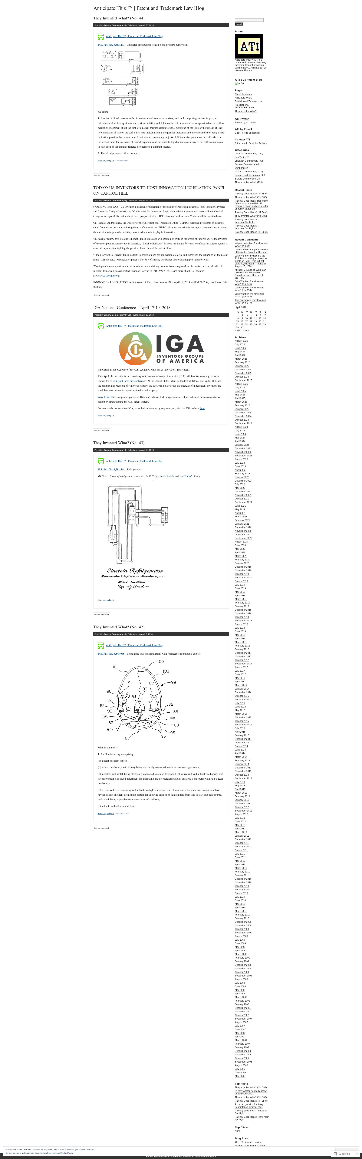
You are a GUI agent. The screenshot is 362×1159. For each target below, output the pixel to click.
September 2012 (243, 810)
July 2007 (240, 1026)
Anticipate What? (243, 97)
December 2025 (243, 369)
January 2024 (242, 445)
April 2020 (240, 552)
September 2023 (243, 455)
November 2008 (243, 968)
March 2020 (241, 556)
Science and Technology (247, 175)
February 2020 (242, 559)
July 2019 (240, 584)
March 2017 (241, 685)
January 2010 (242, 918)
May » (245, 330)
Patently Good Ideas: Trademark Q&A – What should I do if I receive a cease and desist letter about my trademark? (251, 205)
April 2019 (240, 595)
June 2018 (240, 631)
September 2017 (243, 663)
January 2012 (242, 836)
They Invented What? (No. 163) (251, 1097)
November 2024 (243, 416)
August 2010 (241, 893)
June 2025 (240, 391)
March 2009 (241, 954)
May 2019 (240, 592)
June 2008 (240, 986)
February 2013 (242, 796)
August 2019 (241, 581)
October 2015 (242, 721)
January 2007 (242, 1047)
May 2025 (240, 394)
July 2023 (240, 463)
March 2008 (241, 997)
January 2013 (242, 800)
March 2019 (241, 599)
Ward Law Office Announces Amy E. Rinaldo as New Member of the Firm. (250, 274)
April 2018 (240, 638)
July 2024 (240, 430)
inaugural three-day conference (129, 381)
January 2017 (242, 688)
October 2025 (242, 376)
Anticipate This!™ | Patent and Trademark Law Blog (148, 7)
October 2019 (242, 574)
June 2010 (240, 900)
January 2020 (242, 563)
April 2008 (240, 993)
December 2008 (243, 965)
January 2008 (242, 1004)
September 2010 (243, 889)
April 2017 (240, 681)
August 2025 (241, 384)
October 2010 (242, 886)
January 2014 (242, 764)
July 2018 (240, 628)
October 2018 (242, 617)
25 (251, 324)
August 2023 (241, 459)
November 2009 (243, 925)
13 (260, 318)
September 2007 (243, 1018)
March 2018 (241, 642)
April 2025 (240, 398)
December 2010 (243, 879)
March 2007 (241, 1040)
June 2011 (240, 857)
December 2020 (243, 527)
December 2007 (243, 1008)
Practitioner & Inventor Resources (245, 106)
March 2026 (241, 359)
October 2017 (242, 660)
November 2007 (243, 1011)
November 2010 (243, 882)
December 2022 (243, 480)
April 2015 (240, 732)
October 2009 (242, 929)
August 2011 (241, 850)
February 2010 (242, 914)
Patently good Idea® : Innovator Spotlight (251, 1112)
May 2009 (240, 947)
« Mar (238, 330)
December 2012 (243, 803)
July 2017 (240, 671)
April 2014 (240, 753)
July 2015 (240, 728)
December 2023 (243, 448)
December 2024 (243, 412)
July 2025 (240, 387)
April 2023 (240, 470)
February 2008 (242, 1000)
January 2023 (242, 477)
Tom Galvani (241, 300)
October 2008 (242, 972)
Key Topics (240, 157)
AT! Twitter (242, 118)
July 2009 (240, 940)
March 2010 (241, 911)
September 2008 (243, 975)
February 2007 (242, 1044)
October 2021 (242, 498)
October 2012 (242, 807)
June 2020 (240, 545)
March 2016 (241, 714)
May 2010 (240, 904)
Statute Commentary (245, 178)
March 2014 (241, 757)
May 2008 (240, 990)
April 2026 (240, 355)
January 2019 (242, 606)
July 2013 (240, 782)
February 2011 (242, 871)
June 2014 (240, 749)
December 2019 (243, 567)
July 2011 (240, 853)
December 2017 (243, 653)
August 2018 (241, 624)
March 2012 (241, 832)
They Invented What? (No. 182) (251, 216)
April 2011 (240, 864)
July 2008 (240, 983)
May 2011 (240, 861)
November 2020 (243, 531)
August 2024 (241, 427)
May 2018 (240, 635)
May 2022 (240, 488)
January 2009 (242, 961)
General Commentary (114, 25)
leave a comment (101, 175)
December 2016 (243, 692)
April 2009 (240, 950)
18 (251, 321)
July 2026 (240, 344)
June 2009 (240, 943)
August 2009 (241, 936)
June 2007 (240, 1029)
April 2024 (240, 441)
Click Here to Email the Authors (251, 143)
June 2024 (240, 434)
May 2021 (240, 509)
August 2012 (241, 814)
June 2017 (240, 674)
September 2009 (243, 932)
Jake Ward (240, 249)
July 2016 (240, 703)
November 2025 (243, 373)
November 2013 (243, 771)
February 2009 (242, 957)
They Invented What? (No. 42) (118, 627)
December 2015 (243, 717)
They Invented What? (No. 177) (250, 301)
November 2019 (243, 570)
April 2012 (240, 828)
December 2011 (243, 839)
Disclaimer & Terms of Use (248, 101)
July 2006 (240, 1069)
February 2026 (242, 362)
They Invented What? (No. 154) (249, 289)
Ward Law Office (107, 397)
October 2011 (242, 843)
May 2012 (240, 825)
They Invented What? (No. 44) (118, 18)
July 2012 (240, 818)
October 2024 (242, 419)
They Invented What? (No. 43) (118, 442)
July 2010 (240, 896)
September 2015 (243, 724)
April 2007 (240, 1036)
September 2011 (243, 846)
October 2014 (242, 742)
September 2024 (243, 423)
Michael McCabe (243, 270)
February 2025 (242, 405)
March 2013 (241, 792)
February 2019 (242, 602)
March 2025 (241, 402)
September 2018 (243, 620)
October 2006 (242, 1058)
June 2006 (240, 1072)
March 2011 (241, 868)
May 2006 (240, 1076)
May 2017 (240, 678)
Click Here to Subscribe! (247, 133)
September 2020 (243, 538)
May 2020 (240, 549)
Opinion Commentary (246, 164)
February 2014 (242, 760)
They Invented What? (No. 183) (251, 197)
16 (242, 321)
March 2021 (241, 516)
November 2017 (243, 656)
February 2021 (242, 520)
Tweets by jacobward (245, 122)
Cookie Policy (66, 1152)
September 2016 (243, 699)
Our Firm (239, 168)
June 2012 (240, 821)
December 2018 (243, 610)
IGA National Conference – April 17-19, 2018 (131, 307)
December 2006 (243, 1051)
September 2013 (243, 778)
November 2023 (243, 452)
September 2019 (243, 577)
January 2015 (242, 735)
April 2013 (240, 789)
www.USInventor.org (107, 275)
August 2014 (241, 746)
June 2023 (240, 466)
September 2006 (243, 1061)
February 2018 (242, 645)
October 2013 (242, 775)
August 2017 (241, 667)
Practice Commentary (246, 171)
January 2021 (242, 523)
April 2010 (240, 907)
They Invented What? (246, 111)
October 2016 (242, 696)
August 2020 (241, 541)
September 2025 (243, 380)
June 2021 (240, 506)
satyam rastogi (242, 243)
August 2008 (241, 979)
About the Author (243, 94)
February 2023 (242, 473)
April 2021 (240, 513)
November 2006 (243, 1054)
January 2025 (242, 409)
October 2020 (242, 534)
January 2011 (242, 875)
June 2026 (240, 348)
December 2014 (243, 739)
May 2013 (240, 785)
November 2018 (243, 613)
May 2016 (240, 710)
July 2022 (240, 484)
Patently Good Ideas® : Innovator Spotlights (246, 220)
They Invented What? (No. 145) (249, 295)
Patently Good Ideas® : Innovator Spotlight (252, 1118)
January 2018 (242, 649)
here (202, 408)
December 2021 (243, 491)
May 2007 (240, 1033)
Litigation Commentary (246, 161)
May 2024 (240, 437)
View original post (106, 160)
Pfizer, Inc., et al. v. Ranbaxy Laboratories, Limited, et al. (249, 1105)
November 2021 (243, 495)
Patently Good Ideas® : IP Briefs (251, 193)
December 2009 (243, 922)
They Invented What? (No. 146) (249, 282)
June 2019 (240, 588)
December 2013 (243, 767)
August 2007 (241, 1022)
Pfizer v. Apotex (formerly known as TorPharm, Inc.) (251, 1092)
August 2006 (241, 1065)
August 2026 (241, 341)
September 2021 (243, 502)
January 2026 (242, 366)
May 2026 (240, 351)
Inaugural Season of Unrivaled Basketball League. (251, 251)
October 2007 (242, 1015)
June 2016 (240, 706)
